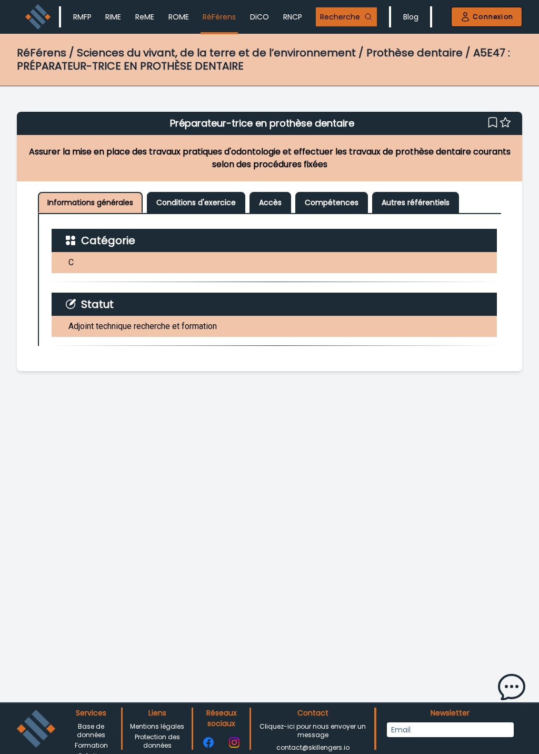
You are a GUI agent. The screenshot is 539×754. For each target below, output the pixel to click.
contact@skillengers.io (313, 747)
